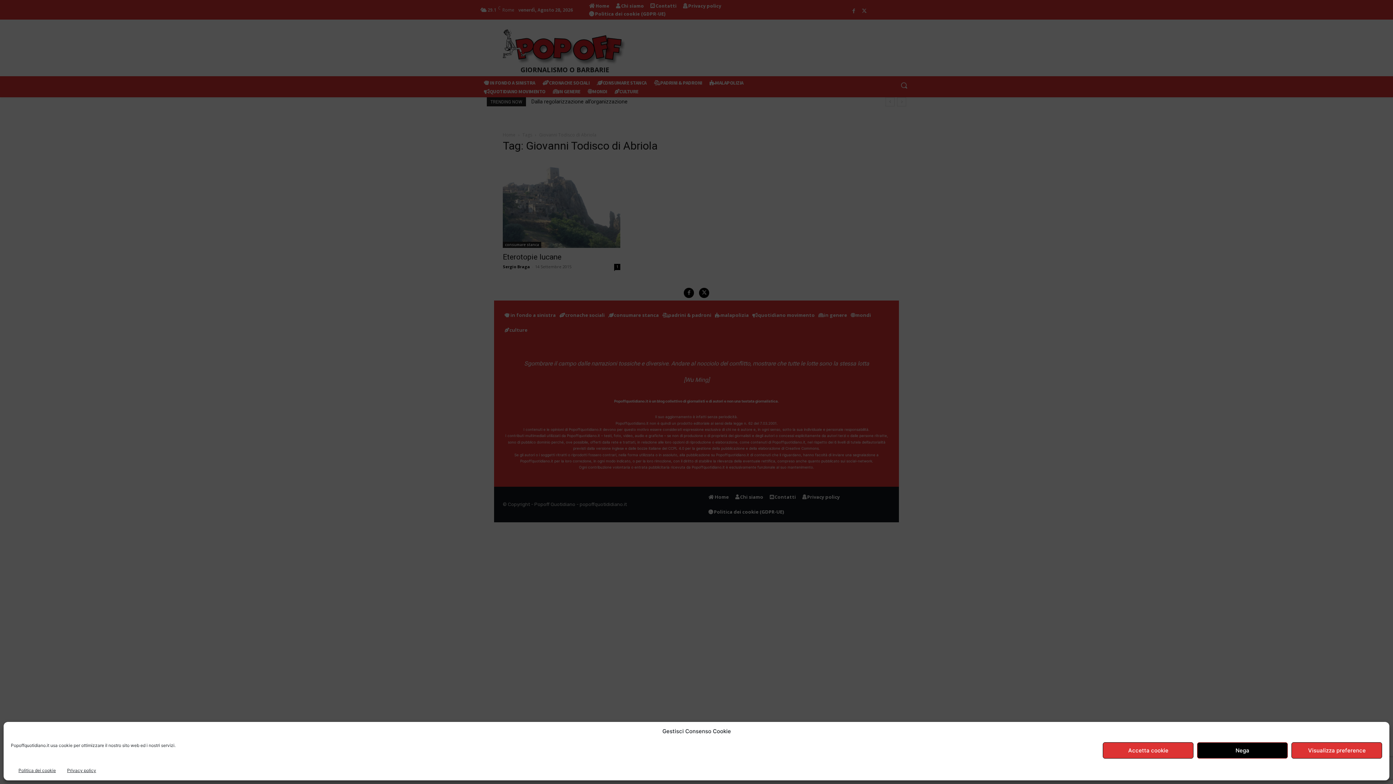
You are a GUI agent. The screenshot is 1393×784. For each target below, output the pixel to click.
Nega (1242, 750)
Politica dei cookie (37, 770)
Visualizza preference (1337, 750)
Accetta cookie (1148, 750)
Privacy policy (81, 770)
